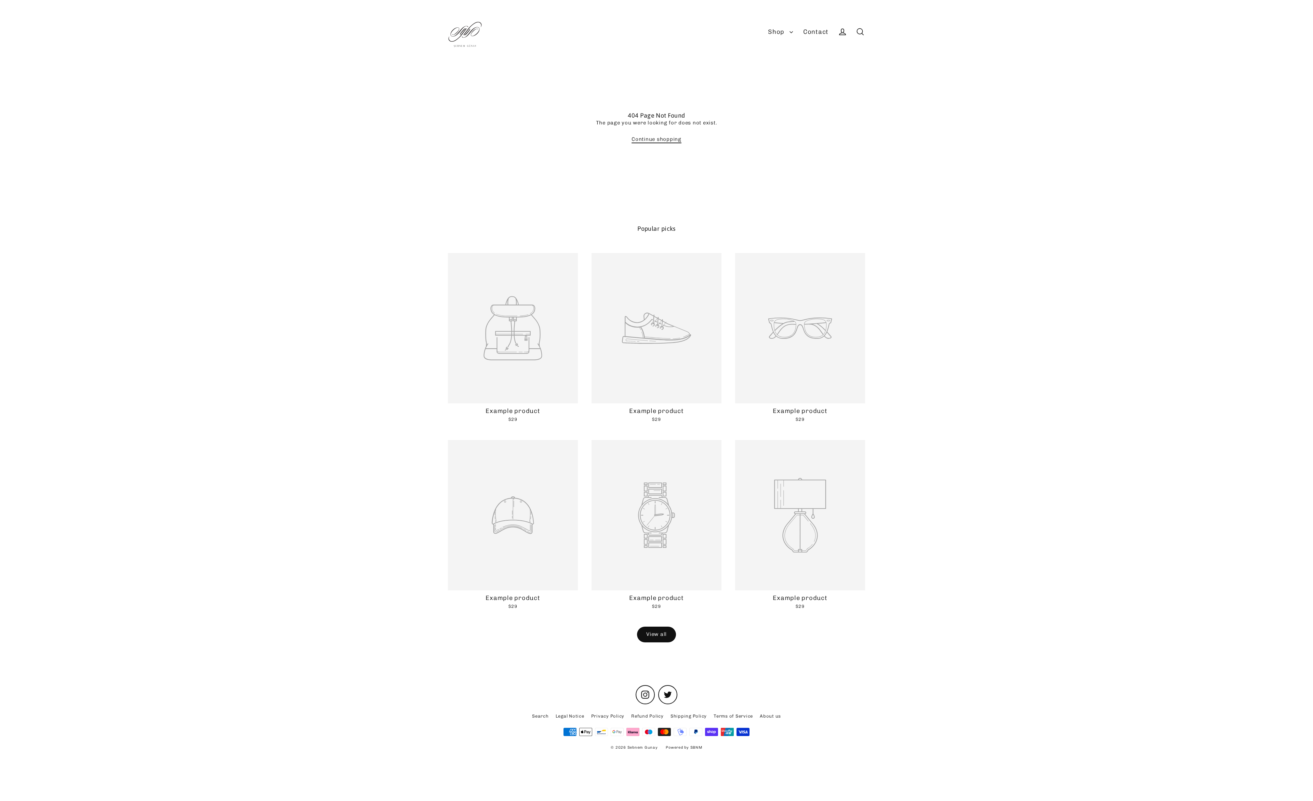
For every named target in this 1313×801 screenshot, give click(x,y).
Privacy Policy (608, 716)
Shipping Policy (689, 716)
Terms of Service (733, 716)
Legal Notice (570, 716)
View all (656, 634)
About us (770, 716)
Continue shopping (656, 139)
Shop (777, 32)
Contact (815, 32)
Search (540, 716)
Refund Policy (647, 716)
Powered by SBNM (684, 747)
